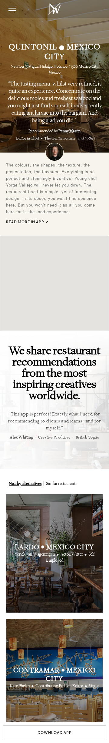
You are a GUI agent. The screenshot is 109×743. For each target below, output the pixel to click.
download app (55, 732)
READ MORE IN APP (25, 222)
